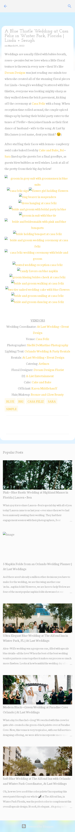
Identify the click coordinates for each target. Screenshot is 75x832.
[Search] (69, 6)
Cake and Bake (48, 150)
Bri (62, 150)
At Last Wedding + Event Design (43, 357)
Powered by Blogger (40, 826)
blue (10, 401)
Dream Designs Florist (49, 369)
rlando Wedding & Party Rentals (47, 351)
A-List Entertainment (40, 375)
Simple (11, 408)
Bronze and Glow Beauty (47, 394)
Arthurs (44, 363)
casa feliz (36, 401)
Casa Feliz (38, 103)
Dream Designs (15, 72)
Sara (8, 156)
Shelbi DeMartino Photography (47, 345)
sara (52, 401)
